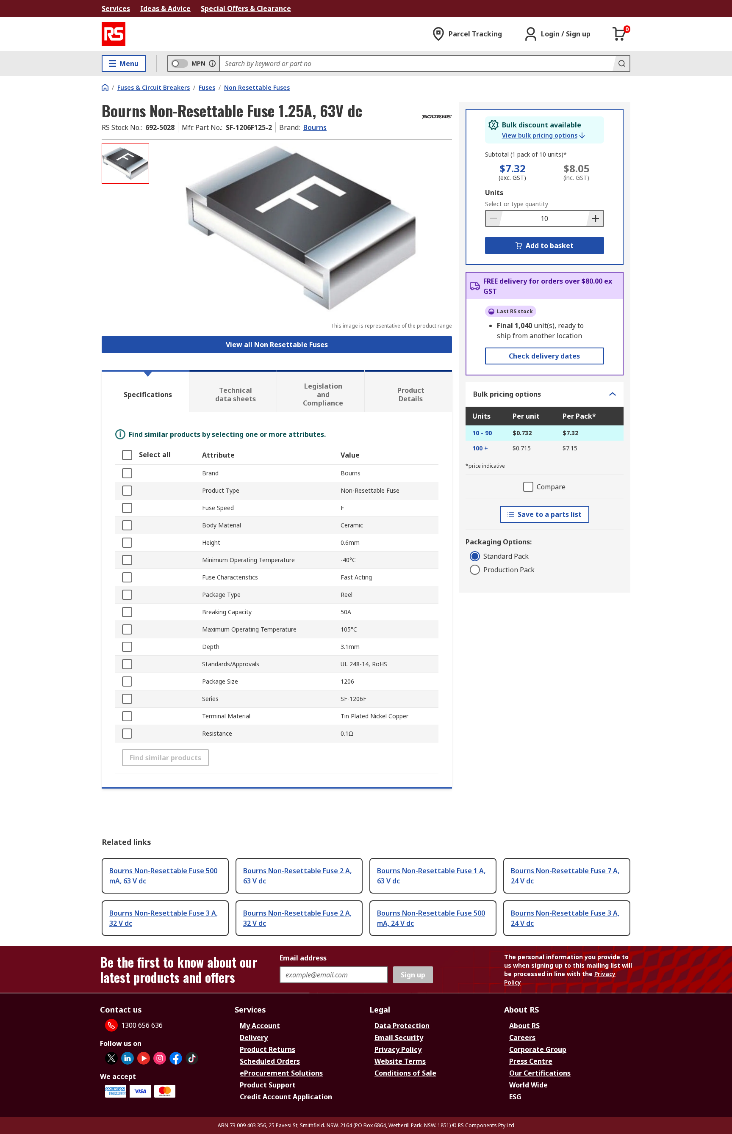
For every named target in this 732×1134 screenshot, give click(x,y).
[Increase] (594, 218)
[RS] (113, 34)
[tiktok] (192, 1058)
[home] (105, 87)
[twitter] (111, 1058)
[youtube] (143, 1058)
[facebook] (175, 1058)
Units (494, 192)
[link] (543, 135)
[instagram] (159, 1058)
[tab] (145, 391)
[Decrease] (494, 218)
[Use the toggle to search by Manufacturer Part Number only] (212, 63)
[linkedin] (127, 1058)
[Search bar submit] (621, 63)
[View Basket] (619, 34)
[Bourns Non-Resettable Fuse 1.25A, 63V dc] (301, 227)
